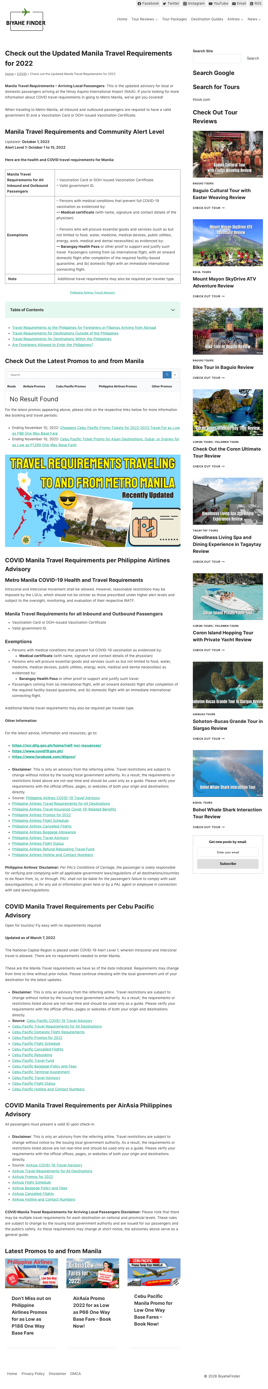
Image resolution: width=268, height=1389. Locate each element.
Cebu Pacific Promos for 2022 (37, 1038)
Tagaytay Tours (205, 530)
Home (122, 19)
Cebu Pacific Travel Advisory (36, 1078)
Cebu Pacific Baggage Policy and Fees (44, 1066)
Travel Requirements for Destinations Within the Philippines (61, 339)
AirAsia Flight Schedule (31, 1182)
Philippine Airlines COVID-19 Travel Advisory (63, 798)
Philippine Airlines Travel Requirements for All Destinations (61, 803)
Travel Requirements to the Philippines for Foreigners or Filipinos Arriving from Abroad (84, 327)
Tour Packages (174, 19)
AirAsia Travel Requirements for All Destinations (52, 1171)
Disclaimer (57, 1374)
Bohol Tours (203, 802)
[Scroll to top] (257, 1351)
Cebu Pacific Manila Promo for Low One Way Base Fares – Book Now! (153, 1310)
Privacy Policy (33, 1374)
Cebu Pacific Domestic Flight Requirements (48, 1032)
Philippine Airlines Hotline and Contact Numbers (52, 855)
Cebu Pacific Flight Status (33, 1083)
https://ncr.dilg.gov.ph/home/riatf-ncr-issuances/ (56, 745)
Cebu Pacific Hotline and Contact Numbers (48, 1089)
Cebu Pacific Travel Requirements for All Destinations (57, 1026)
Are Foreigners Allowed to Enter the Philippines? (52, 345)
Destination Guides (207, 19)
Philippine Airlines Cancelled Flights (42, 826)
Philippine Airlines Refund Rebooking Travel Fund (53, 849)
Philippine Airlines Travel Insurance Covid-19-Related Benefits (64, 809)
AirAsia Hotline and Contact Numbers (43, 1199)
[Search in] (175, 374)
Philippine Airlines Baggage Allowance (44, 832)
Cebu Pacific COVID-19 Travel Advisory (59, 1021)
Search (253, 58)
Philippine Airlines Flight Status (38, 843)
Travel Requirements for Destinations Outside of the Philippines (65, 333)
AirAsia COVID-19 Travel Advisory (54, 1165)
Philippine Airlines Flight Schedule (40, 820)
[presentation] (31, 1273)
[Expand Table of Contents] (172, 309)
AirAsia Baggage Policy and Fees (39, 1188)
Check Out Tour (209, 208)
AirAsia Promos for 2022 (32, 1177)
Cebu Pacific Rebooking (32, 1055)
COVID (22, 74)
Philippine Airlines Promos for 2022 (41, 815)
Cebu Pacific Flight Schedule (36, 1043)
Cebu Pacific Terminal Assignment (41, 1072)
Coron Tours (203, 441)
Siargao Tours (204, 714)
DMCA (75, 1374)
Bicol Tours (202, 272)
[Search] (167, 374)
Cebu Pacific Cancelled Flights (37, 1049)
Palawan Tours (227, 441)
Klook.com (201, 99)
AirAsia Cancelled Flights (33, 1194)
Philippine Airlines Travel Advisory (92, 292)
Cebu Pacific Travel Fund (33, 1060)
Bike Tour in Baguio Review (223, 367)
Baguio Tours (203, 183)
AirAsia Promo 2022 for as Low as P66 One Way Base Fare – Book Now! (92, 1312)
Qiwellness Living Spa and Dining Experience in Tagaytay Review (227, 544)
